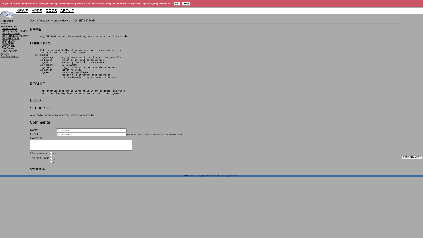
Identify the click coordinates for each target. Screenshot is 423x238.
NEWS (22, 10)
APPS (37, 10)
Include (4, 53)
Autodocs (44, 20)
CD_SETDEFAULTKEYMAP (15, 36)
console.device (61, 20)
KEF (54, 162)
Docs (33, 20)
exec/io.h (36, 115)
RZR (54, 153)
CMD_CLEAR (8, 41)
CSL (54, 156)
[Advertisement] (413, 68)
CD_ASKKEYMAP (11, 33)
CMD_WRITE (8, 46)
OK (176, 3)
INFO (186, 3)
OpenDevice (8, 48)
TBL (54, 159)
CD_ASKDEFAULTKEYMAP (15, 31)
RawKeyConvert (9, 51)
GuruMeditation (9, 56)
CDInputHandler (9, 28)
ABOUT (67, 10)
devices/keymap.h (56, 115)
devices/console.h (82, 115)
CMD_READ (8, 43)
